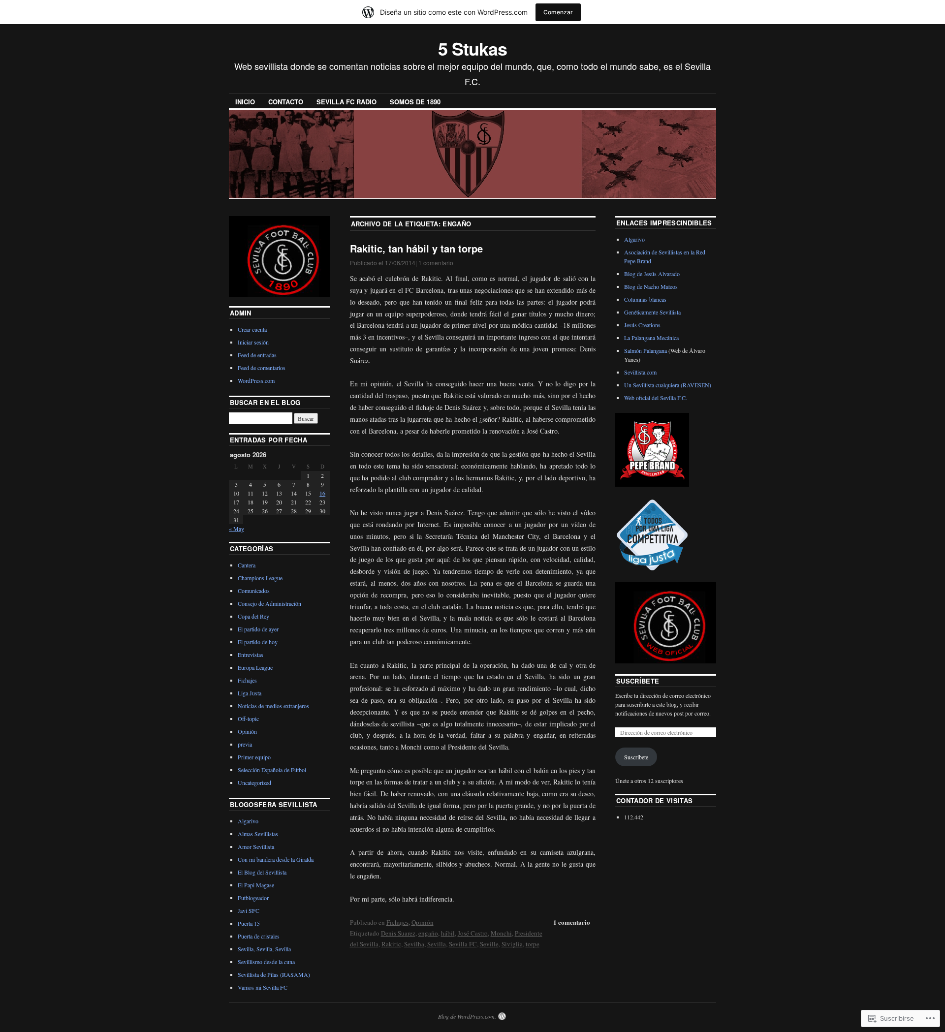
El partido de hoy (258, 642)
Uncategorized (254, 782)
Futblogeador (253, 898)
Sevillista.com (640, 372)
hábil (448, 933)
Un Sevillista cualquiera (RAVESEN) (667, 385)
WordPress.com (256, 380)
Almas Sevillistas (258, 834)
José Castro (473, 933)
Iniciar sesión (253, 342)
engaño (428, 933)
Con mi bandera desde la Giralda (276, 859)
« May (236, 528)
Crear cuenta (252, 329)
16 (322, 493)
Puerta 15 (249, 923)
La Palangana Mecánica (651, 338)
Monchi (501, 933)
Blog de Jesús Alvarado (652, 274)
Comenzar (558, 12)
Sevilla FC (463, 943)
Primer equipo (254, 757)
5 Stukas (472, 48)
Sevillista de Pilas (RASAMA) (274, 974)
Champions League (260, 578)
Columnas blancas (645, 299)
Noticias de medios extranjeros (273, 706)
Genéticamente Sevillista (652, 312)
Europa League (255, 667)
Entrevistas (250, 654)
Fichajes (397, 922)
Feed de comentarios (261, 368)
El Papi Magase (256, 885)
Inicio (245, 101)
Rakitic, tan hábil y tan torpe (416, 248)
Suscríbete (637, 681)
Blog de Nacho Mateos (651, 286)
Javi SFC (248, 910)
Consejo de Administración (269, 603)
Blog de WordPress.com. (467, 1016)
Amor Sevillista (256, 846)
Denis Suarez (398, 933)
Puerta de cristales (259, 936)
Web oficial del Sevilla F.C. (655, 398)
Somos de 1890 (415, 101)
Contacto (285, 101)
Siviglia (512, 943)
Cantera (246, 565)
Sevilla (436, 943)
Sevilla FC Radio (346, 101)
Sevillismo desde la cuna (266, 962)
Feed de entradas (257, 355)
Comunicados (254, 590)
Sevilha (414, 943)
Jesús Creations (642, 325)
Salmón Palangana (645, 350)
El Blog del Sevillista (262, 872)
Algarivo (248, 821)
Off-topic (248, 718)
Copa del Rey (253, 616)
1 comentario (435, 262)
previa (245, 744)
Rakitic (391, 943)
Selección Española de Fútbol (272, 770)
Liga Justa (249, 693)
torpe (532, 943)
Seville (489, 943)
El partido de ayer (258, 629)
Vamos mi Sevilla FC (262, 987)
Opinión (422, 922)
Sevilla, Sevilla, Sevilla (264, 949)
